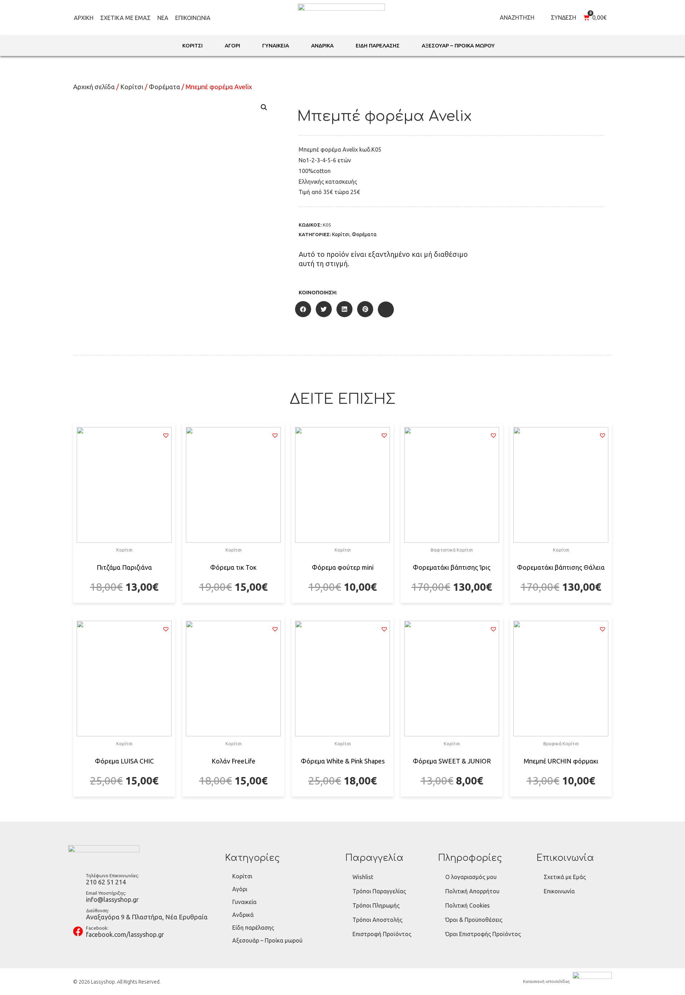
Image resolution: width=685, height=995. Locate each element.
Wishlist (362, 877)
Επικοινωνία (192, 18)
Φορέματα (164, 86)
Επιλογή (124, 602)
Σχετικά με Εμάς (125, 18)
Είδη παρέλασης (253, 927)
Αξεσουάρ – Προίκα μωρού (267, 940)
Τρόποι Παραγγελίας (379, 891)
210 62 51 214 (106, 881)
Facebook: (97, 928)
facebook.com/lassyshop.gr (125, 934)
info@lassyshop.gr (112, 899)
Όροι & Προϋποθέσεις (473, 920)
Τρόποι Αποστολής (377, 920)
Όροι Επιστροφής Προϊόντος (483, 934)
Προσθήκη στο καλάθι (452, 602)
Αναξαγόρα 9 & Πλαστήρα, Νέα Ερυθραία (147, 916)
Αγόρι (239, 889)
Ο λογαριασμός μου (471, 877)
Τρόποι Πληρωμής (376, 905)
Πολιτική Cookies (467, 905)
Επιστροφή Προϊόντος (381, 934)
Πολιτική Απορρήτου (472, 891)
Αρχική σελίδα (94, 86)
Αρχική (83, 18)
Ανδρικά (243, 915)
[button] (165, 435)
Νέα (162, 18)
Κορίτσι (131, 86)
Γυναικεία (244, 902)
